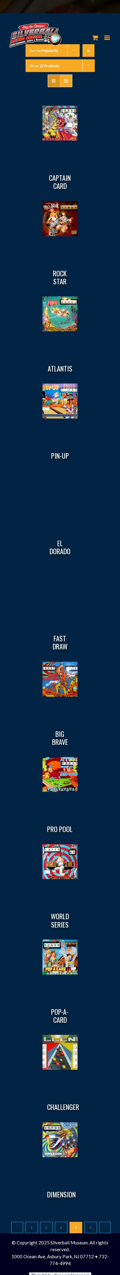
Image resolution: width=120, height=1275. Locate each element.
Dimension (61, 1194)
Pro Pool (60, 829)
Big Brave (60, 738)
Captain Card (60, 181)
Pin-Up (60, 455)
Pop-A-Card (60, 1015)
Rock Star (60, 277)
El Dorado (60, 547)
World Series (60, 920)
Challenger (63, 1107)
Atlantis (60, 368)
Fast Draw (60, 642)
